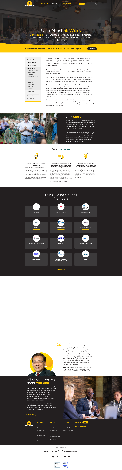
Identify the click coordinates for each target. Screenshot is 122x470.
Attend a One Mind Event (68, 425)
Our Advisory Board (41, 430)
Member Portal (31, 72)
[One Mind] (29, 3)
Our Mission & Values (41, 435)
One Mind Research (31, 62)
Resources (30, 86)
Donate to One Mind (67, 427)
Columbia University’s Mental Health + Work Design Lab (75, 94)
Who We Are (44, 3)
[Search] (96, 4)
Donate (81, 3)
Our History (39, 438)
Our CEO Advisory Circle (42, 432)
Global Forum (31, 84)
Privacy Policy (58, 459)
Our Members (31, 74)
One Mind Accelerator (32, 65)
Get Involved (67, 3)
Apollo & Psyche (31, 98)
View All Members (61, 269)
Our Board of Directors (41, 427)
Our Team (39, 425)
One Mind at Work (31, 68)
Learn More (92, 48)
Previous (24, 328)
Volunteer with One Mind (68, 430)
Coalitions (30, 80)
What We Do (55, 3)
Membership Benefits (33, 70)
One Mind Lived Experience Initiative (32, 92)
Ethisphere (52, 96)
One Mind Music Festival (32, 95)
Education (30, 82)
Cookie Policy (51, 459)
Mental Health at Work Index (33, 77)
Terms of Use (65, 459)
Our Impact (39, 440)
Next (97, 328)
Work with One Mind (67, 432)
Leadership (30, 88)
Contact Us (78, 422)
